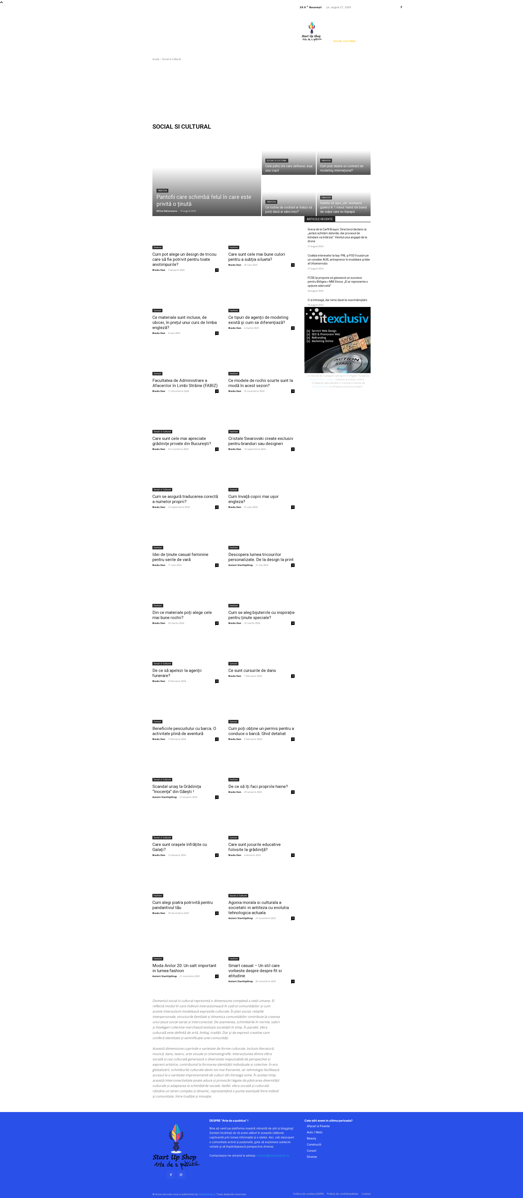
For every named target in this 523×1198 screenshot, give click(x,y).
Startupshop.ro (206, 1194)
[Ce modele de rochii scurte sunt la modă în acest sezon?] (261, 358)
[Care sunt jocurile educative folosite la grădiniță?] (261, 822)
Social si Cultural (277, 161)
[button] (336, 50)
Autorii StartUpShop (240, 565)
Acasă (155, 59)
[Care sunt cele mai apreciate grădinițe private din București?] (185, 416)
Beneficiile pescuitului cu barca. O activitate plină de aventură (184, 731)
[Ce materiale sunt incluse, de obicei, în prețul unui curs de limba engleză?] (185, 295)
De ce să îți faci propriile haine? (258, 786)
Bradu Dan (158, 269)
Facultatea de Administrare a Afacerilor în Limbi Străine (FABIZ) (185, 383)
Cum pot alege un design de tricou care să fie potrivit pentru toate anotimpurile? (184, 259)
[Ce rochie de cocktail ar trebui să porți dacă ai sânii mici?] (289, 196)
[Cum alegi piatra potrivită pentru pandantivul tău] (185, 880)
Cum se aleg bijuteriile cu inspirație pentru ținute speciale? (261, 615)
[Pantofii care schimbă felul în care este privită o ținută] (206, 175)
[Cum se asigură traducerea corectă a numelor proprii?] (185, 474)
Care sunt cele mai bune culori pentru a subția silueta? (256, 257)
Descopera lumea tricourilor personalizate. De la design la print (261, 557)
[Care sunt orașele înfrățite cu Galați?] (185, 822)
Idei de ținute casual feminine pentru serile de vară (180, 557)
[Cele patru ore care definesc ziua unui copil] (289, 154)
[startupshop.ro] (176, 1147)
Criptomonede (320, 386)
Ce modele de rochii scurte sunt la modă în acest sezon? (260, 383)
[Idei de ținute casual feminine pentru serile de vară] (185, 532)
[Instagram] (181, 1175)
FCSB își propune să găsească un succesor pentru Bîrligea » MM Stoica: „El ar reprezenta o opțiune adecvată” (338, 281)
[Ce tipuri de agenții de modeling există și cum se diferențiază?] (261, 295)
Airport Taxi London (322, 379)
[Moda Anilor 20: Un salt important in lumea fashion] (185, 943)
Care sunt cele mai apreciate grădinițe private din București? (181, 441)
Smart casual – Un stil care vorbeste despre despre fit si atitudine (255, 970)
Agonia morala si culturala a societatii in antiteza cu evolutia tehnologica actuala (258, 907)
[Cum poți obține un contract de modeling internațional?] (344, 154)
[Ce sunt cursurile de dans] (261, 648)
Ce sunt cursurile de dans (252, 670)
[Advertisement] (261, 91)
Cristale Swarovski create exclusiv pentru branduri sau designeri (260, 441)
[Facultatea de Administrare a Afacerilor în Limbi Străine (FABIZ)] (185, 358)
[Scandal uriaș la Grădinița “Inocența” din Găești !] (185, 764)
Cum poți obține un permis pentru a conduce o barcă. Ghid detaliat (261, 731)
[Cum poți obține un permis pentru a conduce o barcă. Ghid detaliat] (261, 706)
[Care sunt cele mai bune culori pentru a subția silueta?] (261, 232)
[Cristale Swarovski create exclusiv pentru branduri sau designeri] (261, 416)
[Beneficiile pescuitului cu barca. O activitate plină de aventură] (185, 706)
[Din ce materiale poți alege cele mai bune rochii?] (185, 590)
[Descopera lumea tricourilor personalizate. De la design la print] (261, 532)
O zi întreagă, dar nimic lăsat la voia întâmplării (337, 300)
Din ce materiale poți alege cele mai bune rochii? (182, 615)
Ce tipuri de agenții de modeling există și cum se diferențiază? (258, 320)
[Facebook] (401, 7)
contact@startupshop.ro (273, 1155)
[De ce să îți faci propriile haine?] (261, 764)
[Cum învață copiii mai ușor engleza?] (261, 474)
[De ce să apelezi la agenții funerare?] (185, 648)
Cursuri (157, 310)
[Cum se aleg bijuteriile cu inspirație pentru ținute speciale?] (261, 590)
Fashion (162, 191)
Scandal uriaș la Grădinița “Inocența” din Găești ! (176, 789)
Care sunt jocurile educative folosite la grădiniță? (254, 847)
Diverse (157, 247)
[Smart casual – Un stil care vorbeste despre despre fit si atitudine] (261, 943)
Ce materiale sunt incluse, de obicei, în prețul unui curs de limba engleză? (184, 322)
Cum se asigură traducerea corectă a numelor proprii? (185, 499)
